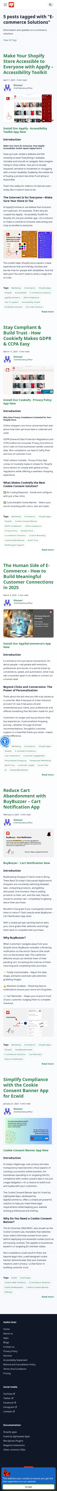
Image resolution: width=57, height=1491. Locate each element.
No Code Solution (34, 307)
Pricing (7, 1373)
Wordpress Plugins (13, 1440)
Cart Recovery (35, 1054)
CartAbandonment (23, 1049)
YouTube (7, 1393)
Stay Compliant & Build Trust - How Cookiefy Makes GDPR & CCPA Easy (27, 335)
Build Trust (33, 540)
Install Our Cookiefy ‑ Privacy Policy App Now (27, 401)
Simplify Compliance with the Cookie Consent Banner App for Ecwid (25, 1087)
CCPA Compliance (33, 526)
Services (7, 1355)
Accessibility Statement (15, 1360)
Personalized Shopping (15, 760)
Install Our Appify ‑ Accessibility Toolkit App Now (25, 130)
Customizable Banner (15, 540)
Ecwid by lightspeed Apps (16, 1436)
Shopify (8, 292)
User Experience (12, 755)
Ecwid (14, 1277)
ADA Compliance (31, 297)
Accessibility (20, 292)
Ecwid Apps (25, 1277)
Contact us (9, 1346)
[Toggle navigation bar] (5, 5)
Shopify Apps (45, 288)
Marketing (16, 288)
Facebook (8, 1402)
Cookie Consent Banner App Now (25, 1150)
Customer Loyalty (26, 765)
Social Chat (43, 765)
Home (6, 1329)
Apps (6, 1337)
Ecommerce (29, 288)
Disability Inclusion (14, 307)
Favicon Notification (14, 1059)
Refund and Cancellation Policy (19, 1364)
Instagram (8, 1407)
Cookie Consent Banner (26, 521)
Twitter (7, 1398)
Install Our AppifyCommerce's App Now (27, 645)
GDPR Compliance (13, 526)
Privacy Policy (11, 530)
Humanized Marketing (40, 760)
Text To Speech (12, 302)
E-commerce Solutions (40, 292)
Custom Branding (37, 535)
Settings (8, 1292)
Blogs (6, 1342)
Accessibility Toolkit (31, 302)
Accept (28, 1486)
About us (8, 1333)
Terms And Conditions (14, 1368)
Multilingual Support (14, 545)
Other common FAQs (14, 1449)
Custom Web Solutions (15, 1282)
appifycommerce (12, 297)
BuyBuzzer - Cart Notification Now (26, 863)
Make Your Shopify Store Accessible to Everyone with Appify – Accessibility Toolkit (28, 64)
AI (6, 770)
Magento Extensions (14, 1445)
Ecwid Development (14, 1287)
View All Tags (10, 40)
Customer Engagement (34, 755)
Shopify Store (27, 530)
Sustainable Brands (19, 770)
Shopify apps (10, 1431)
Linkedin (7, 1411)
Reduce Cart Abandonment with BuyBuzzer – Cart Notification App (24, 798)
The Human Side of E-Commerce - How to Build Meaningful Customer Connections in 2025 (28, 576)
